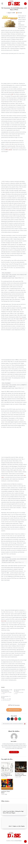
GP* (12, 94)
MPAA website (8, 149)
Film (11, 705)
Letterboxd (20, 747)
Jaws (24, 98)
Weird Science (13, 320)
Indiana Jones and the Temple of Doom (14, 32)
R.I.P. (21, 318)
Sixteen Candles (5, 315)
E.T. (22, 142)
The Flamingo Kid (16, 264)
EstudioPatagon (18, 840)
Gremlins (19, 34)
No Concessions (16, 705)
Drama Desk (13, 745)
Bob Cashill (13, 741)
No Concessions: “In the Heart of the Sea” (6, 690)
